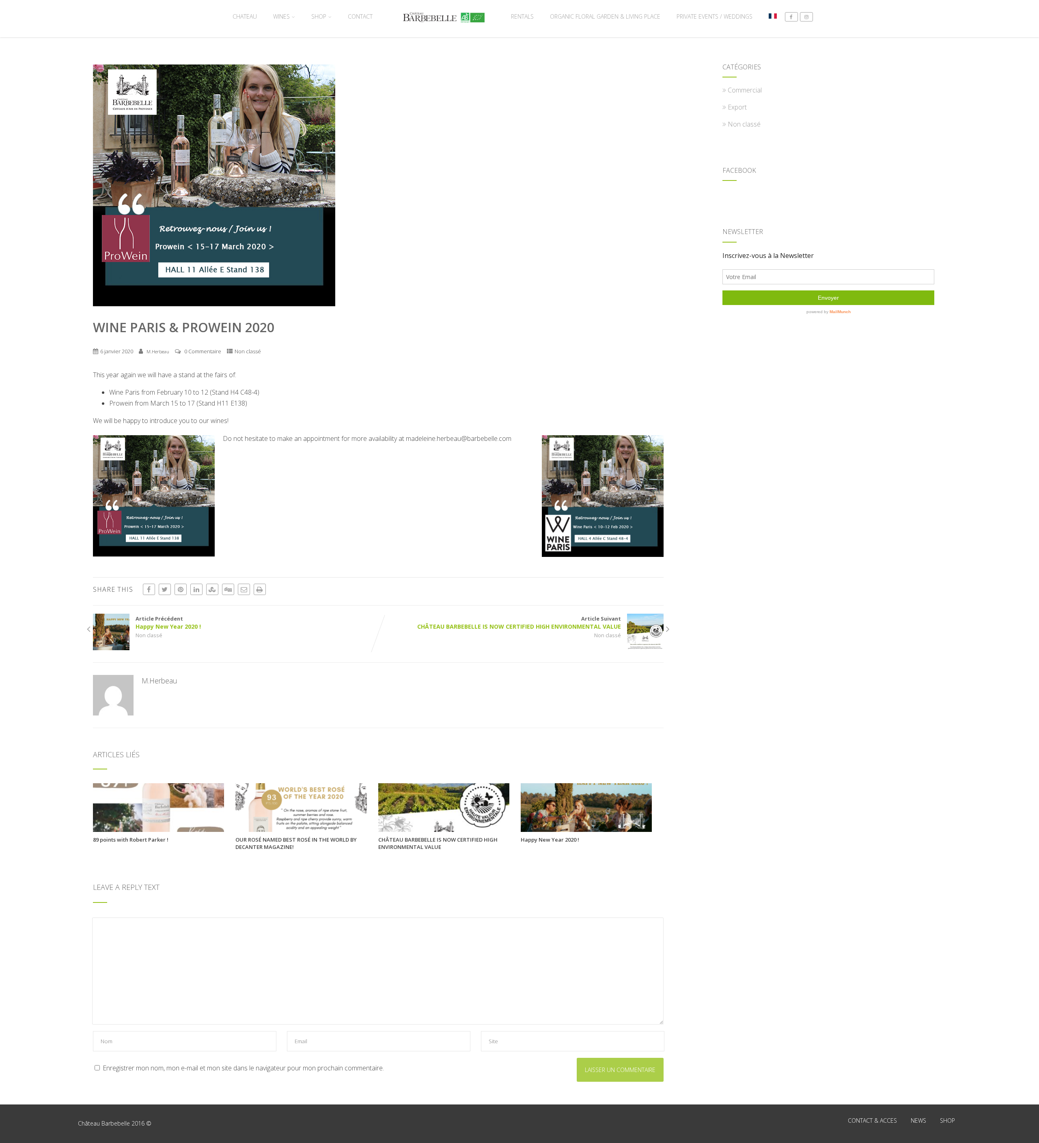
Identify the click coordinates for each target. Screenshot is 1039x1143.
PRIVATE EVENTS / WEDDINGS (714, 16)
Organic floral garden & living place (605, 16)
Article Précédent (168, 622)
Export (737, 107)
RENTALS (522, 16)
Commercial (745, 90)
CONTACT (360, 16)
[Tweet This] (165, 589)
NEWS (918, 1120)
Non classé (248, 351)
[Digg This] (228, 589)
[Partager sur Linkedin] (196, 589)
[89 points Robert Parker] (158, 829)
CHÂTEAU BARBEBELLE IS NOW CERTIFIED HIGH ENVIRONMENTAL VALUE (438, 843)
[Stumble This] (212, 589)
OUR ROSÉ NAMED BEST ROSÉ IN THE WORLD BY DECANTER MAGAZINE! (296, 843)
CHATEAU (245, 16)
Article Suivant (519, 622)
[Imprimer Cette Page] (260, 589)
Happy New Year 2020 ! (550, 839)
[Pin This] (181, 589)
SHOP (318, 16)
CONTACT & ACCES (872, 1120)
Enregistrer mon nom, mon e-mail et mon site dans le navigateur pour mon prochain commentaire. (243, 1068)
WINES (281, 16)
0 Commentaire (202, 351)
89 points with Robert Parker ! (130, 839)
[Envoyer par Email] (244, 589)
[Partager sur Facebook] (149, 589)
